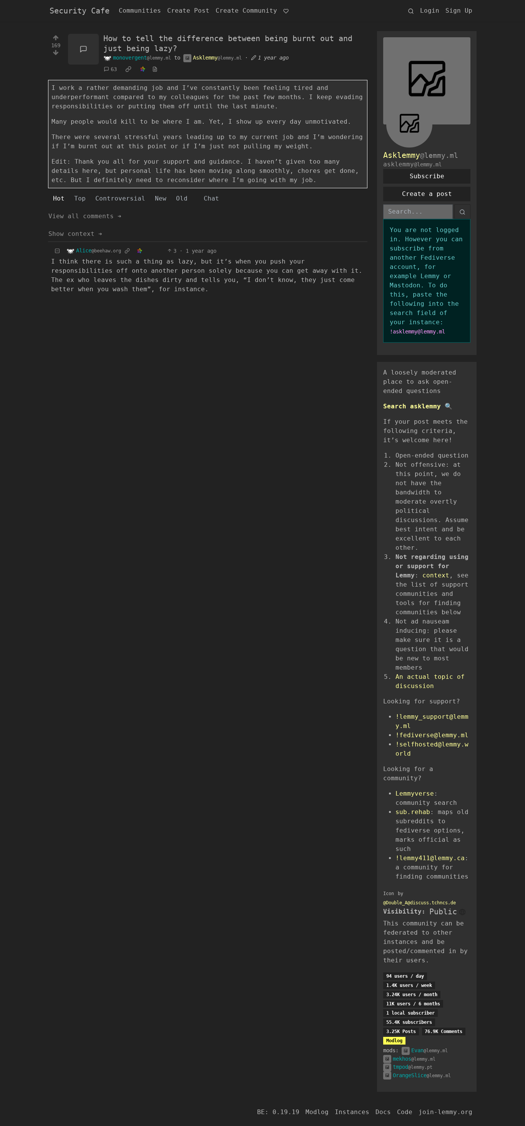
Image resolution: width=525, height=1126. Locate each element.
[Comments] (83, 49)
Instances (352, 1112)
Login (429, 10)
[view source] (155, 69)
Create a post (427, 193)
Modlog (394, 1040)
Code (404, 1112)
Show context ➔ (75, 233)
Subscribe (427, 176)
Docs (383, 1112)
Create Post (188, 10)
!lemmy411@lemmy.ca (430, 858)
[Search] (411, 10)
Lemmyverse (414, 793)
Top (80, 198)
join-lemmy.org (445, 1112)
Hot (59, 198)
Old (182, 198)
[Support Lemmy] (286, 10)
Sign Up (458, 10)
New (160, 198)
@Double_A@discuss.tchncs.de (419, 902)
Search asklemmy (412, 406)
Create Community (246, 10)
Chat (211, 198)
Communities (140, 10)
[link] (128, 69)
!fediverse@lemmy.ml (432, 735)
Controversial (120, 198)
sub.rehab (412, 812)
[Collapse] (57, 251)
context (435, 575)
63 (114, 69)
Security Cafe (80, 10)
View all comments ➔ (84, 216)
